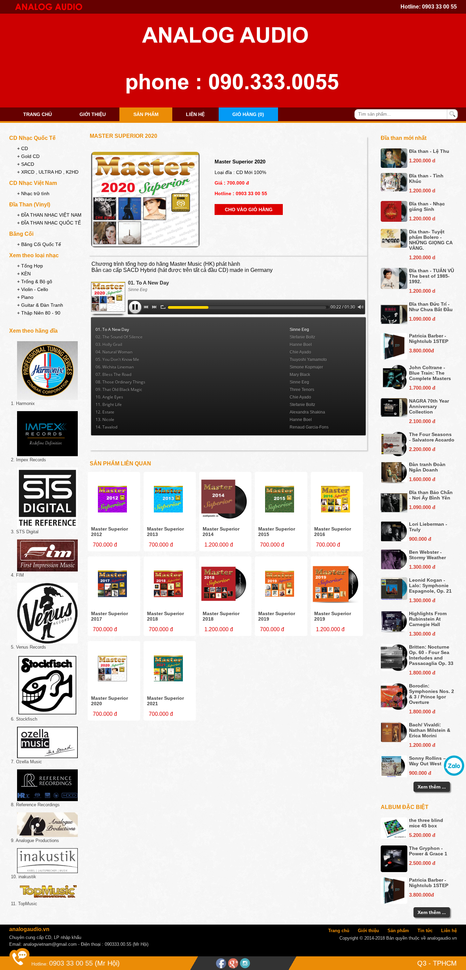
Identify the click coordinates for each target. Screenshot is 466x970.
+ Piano (25, 297)
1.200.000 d (422, 160)
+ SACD (25, 164)
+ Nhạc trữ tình (33, 193)
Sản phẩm (146, 114)
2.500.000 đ (422, 863)
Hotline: (39, 964)
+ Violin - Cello (32, 289)
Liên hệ (195, 114)
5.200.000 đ (422, 835)
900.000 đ (420, 539)
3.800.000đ (421, 350)
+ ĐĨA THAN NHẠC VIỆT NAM (49, 215)
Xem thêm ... (432, 787)
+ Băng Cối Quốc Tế (39, 244)
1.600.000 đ (422, 479)
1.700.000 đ (422, 388)
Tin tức (425, 930)
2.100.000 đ (422, 421)
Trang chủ (37, 114)
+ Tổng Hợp (30, 266)
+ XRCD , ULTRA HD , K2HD (47, 172)
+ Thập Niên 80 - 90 (38, 313)
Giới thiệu (92, 114)
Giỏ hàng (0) (248, 114)
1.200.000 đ (422, 745)
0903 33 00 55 (439, 7)
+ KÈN (24, 273)
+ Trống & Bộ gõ (34, 281)
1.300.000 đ (422, 567)
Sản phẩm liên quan (120, 463)
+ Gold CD (28, 156)
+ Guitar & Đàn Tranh (40, 305)
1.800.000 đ (422, 673)
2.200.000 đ (422, 449)
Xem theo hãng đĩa (33, 331)
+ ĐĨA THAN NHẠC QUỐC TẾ (49, 223)
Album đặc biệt (404, 807)
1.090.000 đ (422, 319)
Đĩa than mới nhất (403, 138)
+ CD (22, 148)
